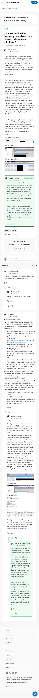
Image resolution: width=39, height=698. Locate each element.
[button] (9, 46)
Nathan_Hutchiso (12, 49)
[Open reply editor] (19, 258)
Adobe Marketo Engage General (10, 8)
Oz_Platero (11, 314)
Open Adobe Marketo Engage (16, 20)
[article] (19, 279)
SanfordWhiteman (13, 271)
